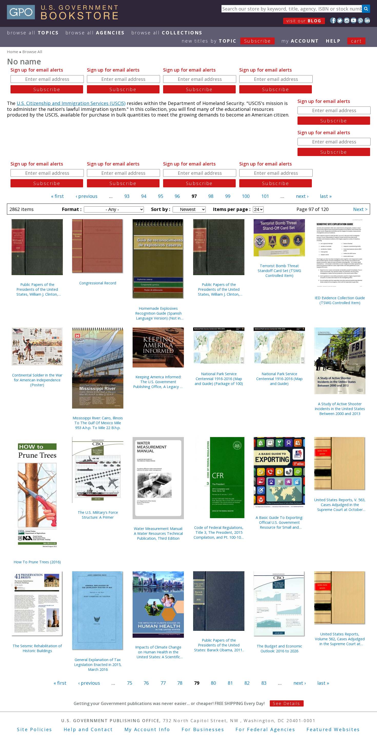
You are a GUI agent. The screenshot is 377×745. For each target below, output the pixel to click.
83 (263, 683)
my (300, 41)
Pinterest (360, 20)
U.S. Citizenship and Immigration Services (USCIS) (71, 103)
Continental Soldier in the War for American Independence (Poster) (37, 380)
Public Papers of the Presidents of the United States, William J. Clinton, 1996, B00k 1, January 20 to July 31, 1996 (219, 289)
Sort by (160, 209)
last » (326, 196)
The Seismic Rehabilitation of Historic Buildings (37, 648)
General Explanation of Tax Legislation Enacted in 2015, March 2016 (98, 664)
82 (247, 683)
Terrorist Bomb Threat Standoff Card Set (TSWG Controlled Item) (279, 270)
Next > (360, 209)
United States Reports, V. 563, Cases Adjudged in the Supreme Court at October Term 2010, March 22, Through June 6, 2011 (339, 504)
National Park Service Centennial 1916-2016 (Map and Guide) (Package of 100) (219, 378)
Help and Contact (88, 729)
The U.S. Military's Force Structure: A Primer (98, 515)
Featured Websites (333, 729)
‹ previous (86, 196)
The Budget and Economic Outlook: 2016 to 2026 (279, 648)
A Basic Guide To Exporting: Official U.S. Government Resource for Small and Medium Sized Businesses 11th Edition (279, 522)
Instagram (347, 20)
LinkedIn (367, 20)
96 (177, 196)
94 (143, 196)
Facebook (333, 20)
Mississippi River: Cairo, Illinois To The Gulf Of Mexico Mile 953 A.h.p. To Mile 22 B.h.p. (98, 422)
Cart (356, 41)
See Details (286, 703)
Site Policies (34, 729)
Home (12, 51)
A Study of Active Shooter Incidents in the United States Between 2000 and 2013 (340, 408)
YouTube (353, 20)
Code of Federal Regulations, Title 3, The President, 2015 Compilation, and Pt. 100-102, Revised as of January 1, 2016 (219, 532)
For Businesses (203, 729)
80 (213, 683)
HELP (333, 41)
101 (265, 196)
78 (179, 683)
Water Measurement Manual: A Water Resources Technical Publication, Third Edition (158, 533)
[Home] (65, 18)
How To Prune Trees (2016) (37, 561)
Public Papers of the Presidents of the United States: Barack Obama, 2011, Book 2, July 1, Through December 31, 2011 (218, 645)
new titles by (226, 41)
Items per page (231, 209)
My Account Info (147, 729)
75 (129, 683)
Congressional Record (97, 282)
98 (210, 196)
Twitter (340, 20)
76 (146, 683)
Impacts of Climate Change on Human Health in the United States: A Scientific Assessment (158, 652)
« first (57, 196)
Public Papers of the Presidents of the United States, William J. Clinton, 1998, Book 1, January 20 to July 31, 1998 (37, 289)
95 (160, 196)
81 (230, 683)
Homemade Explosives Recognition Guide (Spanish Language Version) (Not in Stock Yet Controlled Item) (158, 313)
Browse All (33, 33)
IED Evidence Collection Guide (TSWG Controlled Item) (340, 300)
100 (246, 196)
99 (227, 196)
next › (302, 196)
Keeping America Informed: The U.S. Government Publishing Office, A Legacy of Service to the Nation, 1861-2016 (158, 381)
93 (127, 196)
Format (71, 209)
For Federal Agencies (265, 729)
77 (163, 683)
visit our (304, 21)
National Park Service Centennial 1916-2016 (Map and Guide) (279, 378)
